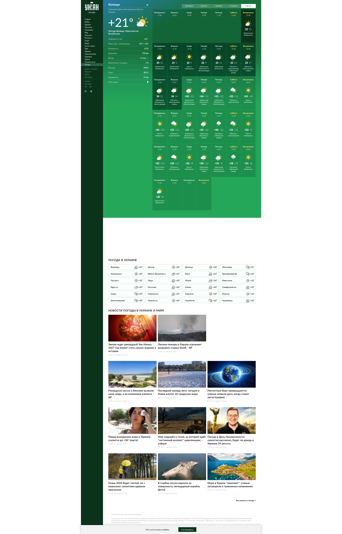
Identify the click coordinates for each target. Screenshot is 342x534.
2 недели (233, 6)
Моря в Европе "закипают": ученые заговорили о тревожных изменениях (230, 484)
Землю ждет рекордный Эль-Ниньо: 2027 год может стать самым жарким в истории (132, 348)
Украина (88, 25)
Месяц (248, 6)
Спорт (87, 41)
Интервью (88, 77)
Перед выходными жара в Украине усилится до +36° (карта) (129, 438)
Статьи (87, 74)
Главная (87, 19)
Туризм (87, 59)
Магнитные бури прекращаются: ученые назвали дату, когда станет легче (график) (228, 394)
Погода (87, 65)
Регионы (88, 38)
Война (87, 22)
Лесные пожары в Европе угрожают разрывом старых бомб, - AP (179, 346)
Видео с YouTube (91, 69)
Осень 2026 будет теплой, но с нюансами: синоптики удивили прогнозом (126, 486)
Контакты (88, 84)
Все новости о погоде (245, 500)
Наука (87, 43)
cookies (165, 529)
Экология (88, 35)
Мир (86, 33)
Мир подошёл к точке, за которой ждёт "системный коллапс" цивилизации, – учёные (182, 440)
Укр (90, 86)
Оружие (88, 51)
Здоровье (88, 57)
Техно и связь (90, 46)
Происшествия (90, 54)
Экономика (89, 30)
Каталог (88, 81)
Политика (88, 27)
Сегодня (189, 6)
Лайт (86, 49)
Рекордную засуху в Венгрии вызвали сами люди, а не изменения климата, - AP (131, 394)
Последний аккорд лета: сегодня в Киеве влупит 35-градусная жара (178, 392)
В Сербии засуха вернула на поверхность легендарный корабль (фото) (179, 486)
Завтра (204, 6)
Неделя (218, 6)
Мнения (88, 72)
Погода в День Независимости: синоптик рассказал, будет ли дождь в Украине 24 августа (230, 440)
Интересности (90, 62)
